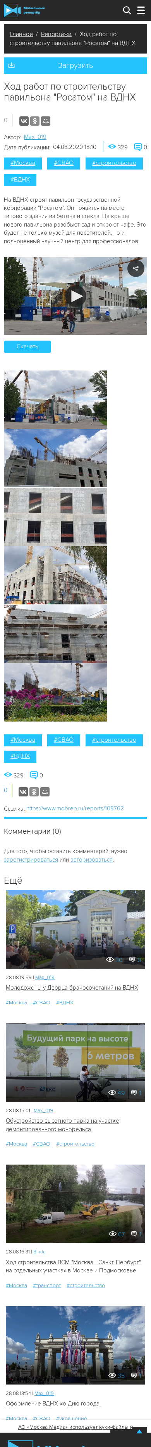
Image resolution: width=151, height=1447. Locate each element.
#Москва (22, 163)
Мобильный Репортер (24, 10)
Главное (21, 34)
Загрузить (75, 65)
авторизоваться (91, 859)
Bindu (39, 1252)
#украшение (71, 1418)
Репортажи (56, 34)
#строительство (114, 163)
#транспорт (47, 1285)
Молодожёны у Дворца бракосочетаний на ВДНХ (72, 987)
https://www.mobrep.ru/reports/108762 (75, 808)
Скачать (27, 346)
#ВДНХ (20, 179)
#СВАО (64, 163)
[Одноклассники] (34, 121)
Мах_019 (35, 136)
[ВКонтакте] (24, 121)
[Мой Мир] (45, 121)
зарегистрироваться (31, 859)
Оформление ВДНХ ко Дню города (53, 1403)
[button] (75, 296)
